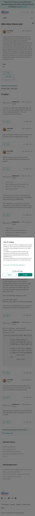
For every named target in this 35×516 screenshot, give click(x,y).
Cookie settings (17, 271)
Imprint (23, 265)
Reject (10, 275)
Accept (25, 275)
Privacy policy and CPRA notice (11, 265)
